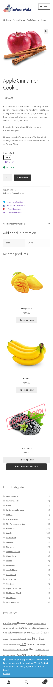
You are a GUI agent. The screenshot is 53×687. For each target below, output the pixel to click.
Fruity (42, 639)
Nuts (38, 649)
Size (5, 153)
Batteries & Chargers (15, 510)
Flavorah (10, 547)
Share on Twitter (15, 202)
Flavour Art (10, 528)
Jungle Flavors (12, 570)
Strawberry (11, 655)
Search (26, 682)
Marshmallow (8, 650)
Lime (37, 644)
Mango (42, 644)
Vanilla (38, 655)
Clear (11, 161)
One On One (11, 579)
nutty (42, 650)
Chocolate (9, 632)
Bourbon (37, 624)
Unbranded (10, 597)
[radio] (7, 157)
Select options (27, 320)
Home (8, 20)
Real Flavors (11, 565)
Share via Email (14, 212)
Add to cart (22, 177)
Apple (14, 623)
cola (33, 633)
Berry (30, 623)
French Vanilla (15, 639)
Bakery (22, 623)
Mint (26, 649)
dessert (6, 639)
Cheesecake (44, 628)
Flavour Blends (19, 20)
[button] (46, 31)
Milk (22, 649)
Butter (43, 623)
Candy (22, 628)
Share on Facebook (16, 205)
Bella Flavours (12, 496)
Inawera (9, 542)
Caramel (30, 628)
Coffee (28, 632)
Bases (8, 505)
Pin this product (14, 209)
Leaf (23, 644)
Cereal (37, 628)
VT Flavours (11, 574)
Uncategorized (12, 602)
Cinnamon (20, 632)
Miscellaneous (12, 519)
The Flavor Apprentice (15, 524)
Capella (9, 533)
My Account (9, 682)
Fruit (36, 638)
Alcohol (7, 623)
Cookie (37, 633)
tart (28, 655)
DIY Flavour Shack (13, 593)
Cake (16, 628)
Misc (32, 649)
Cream (45, 632)
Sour (5, 655)
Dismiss (6, 673)
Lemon (31, 644)
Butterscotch (8, 628)
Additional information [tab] (14, 223)
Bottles (9, 514)
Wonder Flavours (13, 551)
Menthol (16, 650)
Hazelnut (17, 644)
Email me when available (26, 466)
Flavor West (11, 537)
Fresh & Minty (26, 639)
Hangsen (10, 584)
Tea (31, 655)
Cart (40, 680)
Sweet (21, 655)
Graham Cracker (8, 644)
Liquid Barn (11, 556)
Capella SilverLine (13, 588)
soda (47, 650)
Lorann (9, 560)
